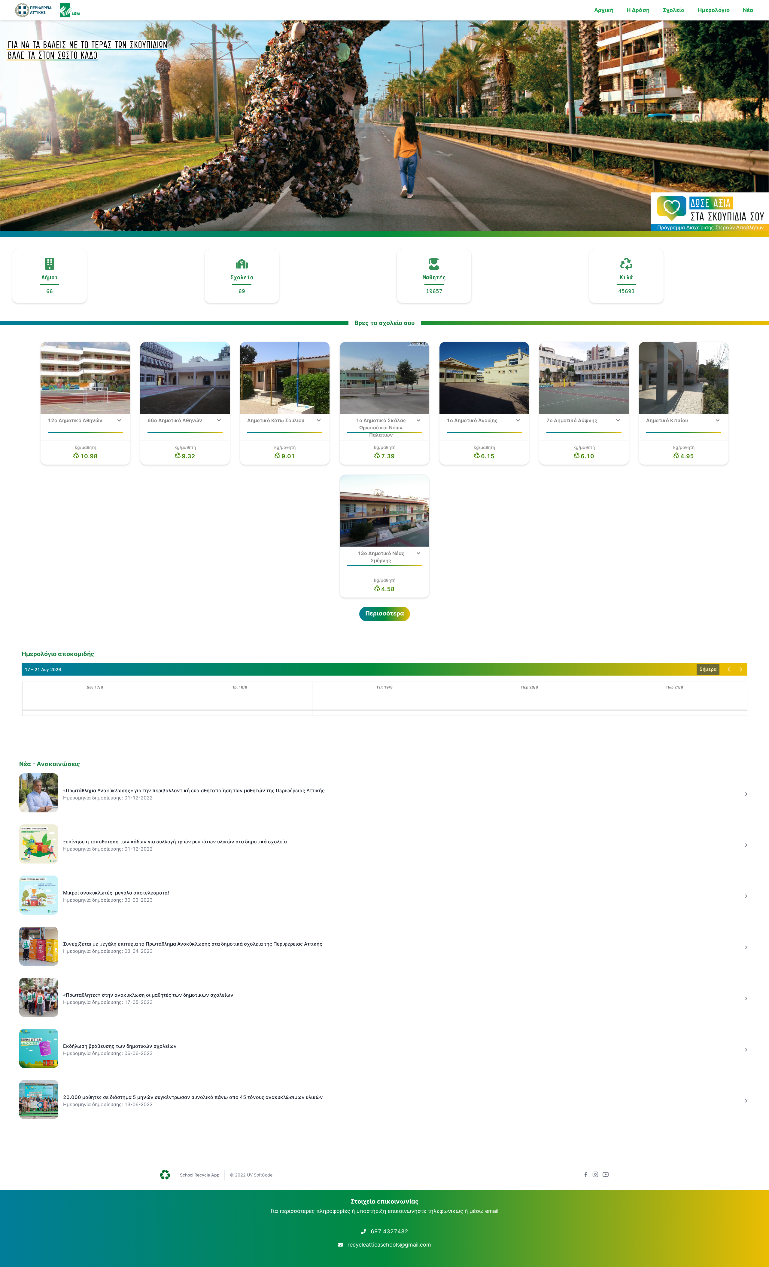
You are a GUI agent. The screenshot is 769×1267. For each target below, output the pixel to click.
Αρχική (603, 10)
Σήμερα (708, 669)
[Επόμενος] (741, 669)
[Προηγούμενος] (728, 669)
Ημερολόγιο (714, 10)
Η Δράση (638, 10)
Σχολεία (674, 10)
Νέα (748, 10)
